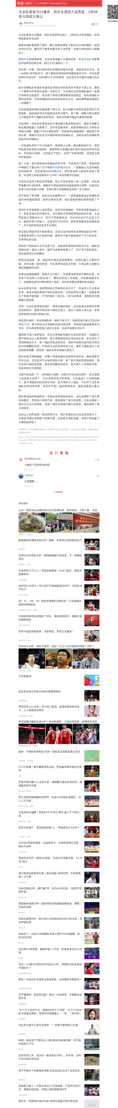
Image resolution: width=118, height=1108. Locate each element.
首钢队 (88, 59)
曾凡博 (25, 324)
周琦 (86, 217)
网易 (20, 3)
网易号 (29, 3)
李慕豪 (56, 167)
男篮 (26, 59)
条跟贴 (58, 491)
